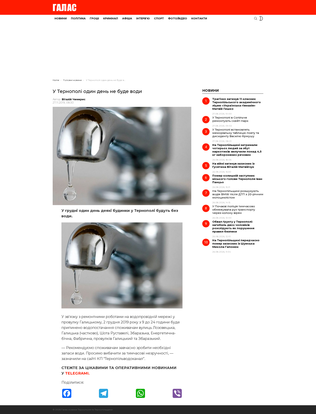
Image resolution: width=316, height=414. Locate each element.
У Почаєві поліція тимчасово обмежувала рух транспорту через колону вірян (233, 210)
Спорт (159, 18)
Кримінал (110, 18)
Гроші (94, 18)
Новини (60, 18)
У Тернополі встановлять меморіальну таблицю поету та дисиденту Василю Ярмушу (235, 133)
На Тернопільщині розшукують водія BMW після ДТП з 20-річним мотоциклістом (237, 194)
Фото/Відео (177, 18)
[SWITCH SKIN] (261, 18)
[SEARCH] (255, 18)
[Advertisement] (158, 51)
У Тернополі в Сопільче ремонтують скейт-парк (230, 119)
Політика (78, 18)
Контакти (199, 18)
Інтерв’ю (143, 18)
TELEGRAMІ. (77, 373)
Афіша (127, 18)
